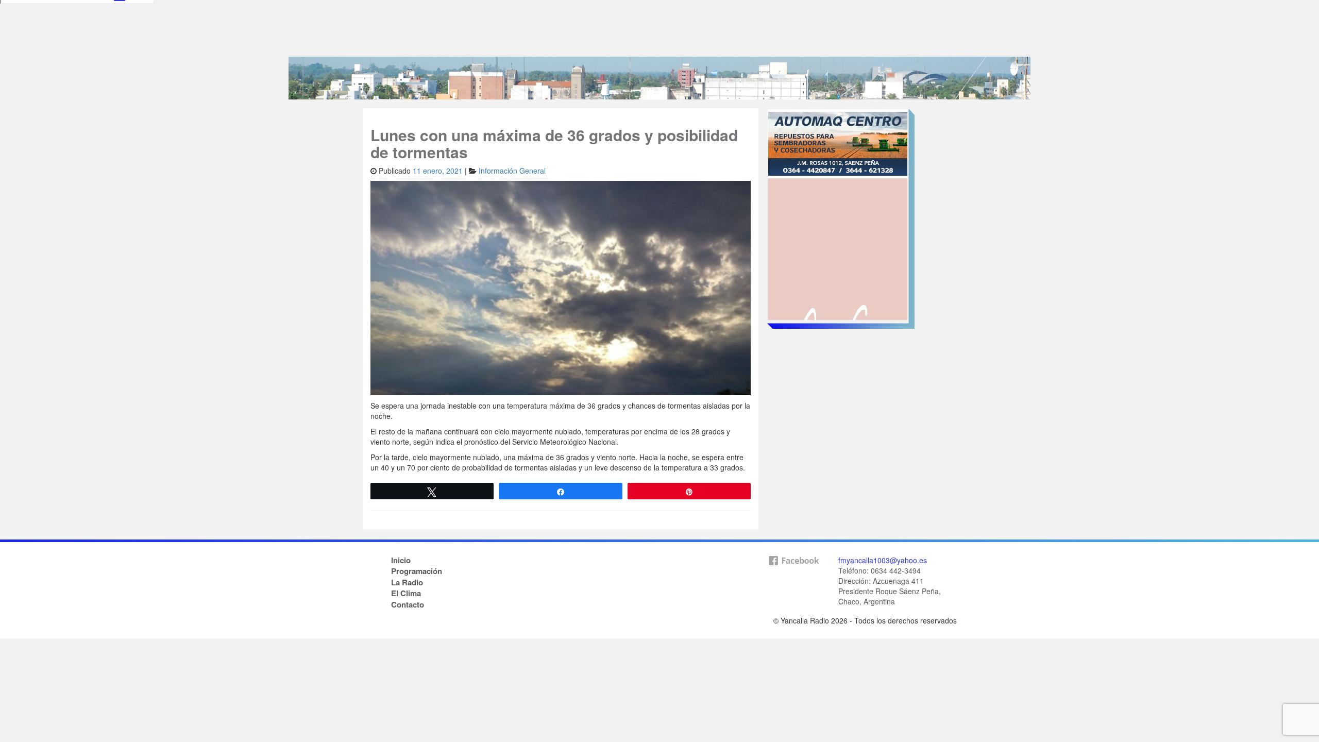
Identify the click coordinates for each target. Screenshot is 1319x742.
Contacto (407, 604)
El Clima (406, 593)
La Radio (407, 582)
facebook (793, 577)
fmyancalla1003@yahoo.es (882, 560)
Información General (512, 170)
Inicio (401, 560)
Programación (416, 571)
